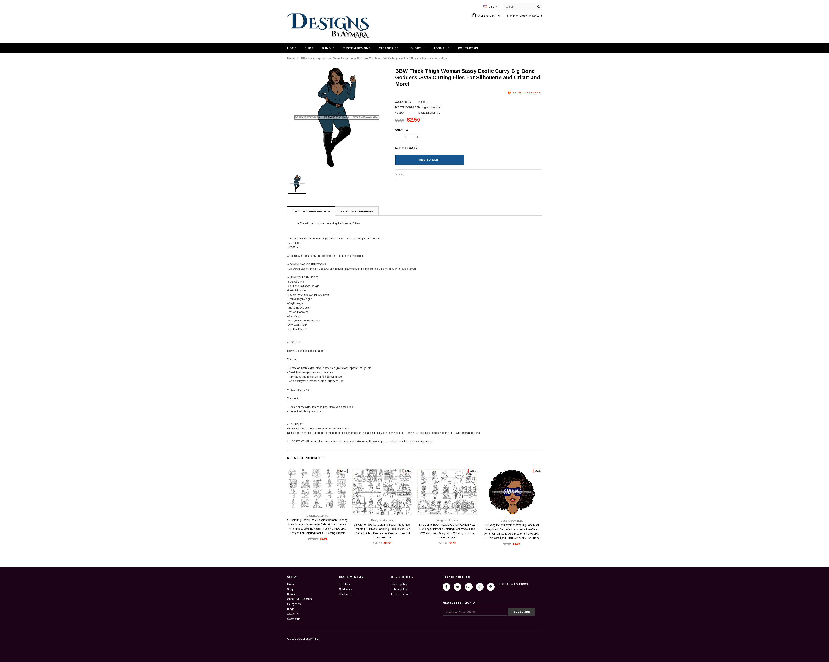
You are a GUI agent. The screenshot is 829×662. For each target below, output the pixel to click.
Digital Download (407, 107)
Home (291, 58)
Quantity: (401, 129)
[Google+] (469, 587)
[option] (336, 117)
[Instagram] (480, 587)
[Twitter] (457, 587)
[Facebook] (446, 587)
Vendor (400, 112)
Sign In (511, 15)
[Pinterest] (491, 587)
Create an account (530, 15)
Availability (403, 102)
